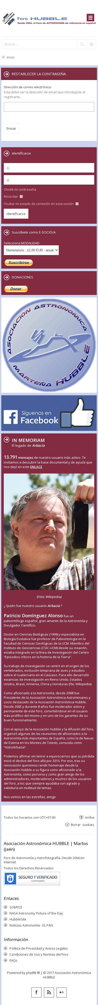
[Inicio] (49, 18)
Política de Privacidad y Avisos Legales (39, 948)
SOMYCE (16, 907)
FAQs (13, 960)
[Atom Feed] (49, 992)
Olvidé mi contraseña (20, 189)
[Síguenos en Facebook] (36, 992)
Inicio (11, 57)
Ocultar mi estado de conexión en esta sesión (39, 203)
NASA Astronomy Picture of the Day (36, 913)
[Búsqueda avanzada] (91, 44)
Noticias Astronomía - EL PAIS (31, 925)
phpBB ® (33, 972)
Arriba (89, 817)
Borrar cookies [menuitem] (82, 824)
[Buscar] (82, 44)
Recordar (11, 196)
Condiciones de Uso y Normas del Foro (39, 954)
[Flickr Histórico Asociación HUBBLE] (62, 992)
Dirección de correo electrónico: (28, 87)
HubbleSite (18, 919)
